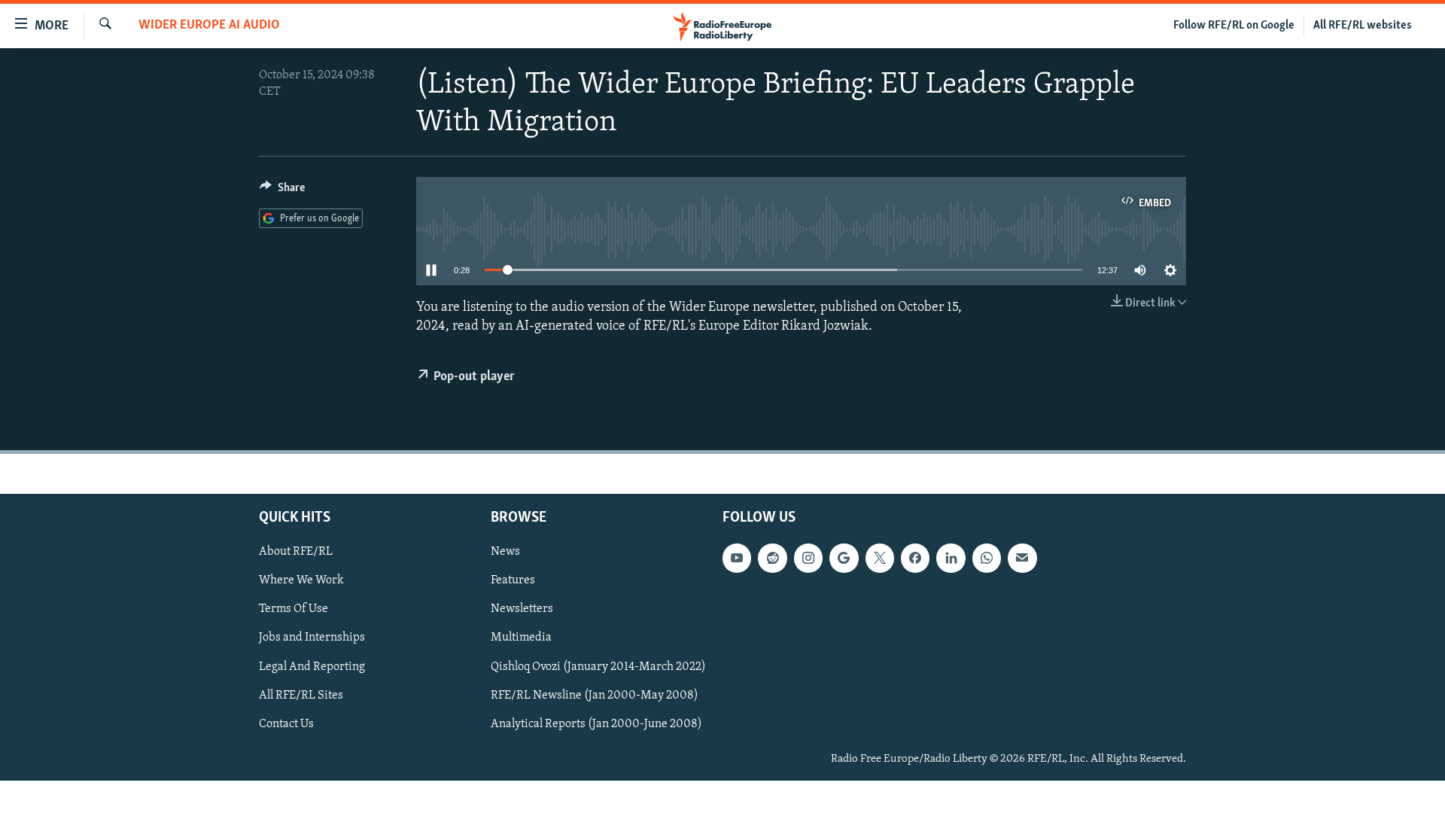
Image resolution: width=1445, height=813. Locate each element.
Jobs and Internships (312, 638)
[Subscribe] (1022, 558)
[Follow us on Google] (843, 558)
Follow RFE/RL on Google (1233, 26)
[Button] (282, 191)
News (505, 553)
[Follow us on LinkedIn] (950, 558)
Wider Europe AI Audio (209, 25)
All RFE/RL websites (1362, 26)
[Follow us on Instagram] (808, 558)
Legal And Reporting (312, 667)
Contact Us (286, 724)
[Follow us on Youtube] (736, 558)
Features (513, 581)
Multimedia (521, 638)
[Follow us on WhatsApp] (986, 558)
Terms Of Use (293, 610)
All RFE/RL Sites (301, 696)
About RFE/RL (296, 553)
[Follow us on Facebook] (915, 558)
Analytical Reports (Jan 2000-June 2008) (596, 724)
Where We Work (301, 581)
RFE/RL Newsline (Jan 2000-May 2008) (594, 696)
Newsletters (522, 610)
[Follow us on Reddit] (772, 558)
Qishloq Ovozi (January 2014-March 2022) (598, 667)
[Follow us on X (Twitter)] (879, 558)
